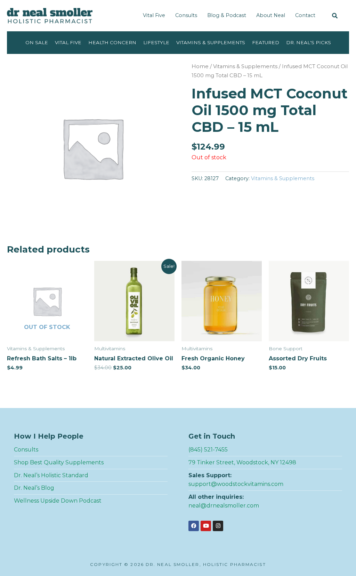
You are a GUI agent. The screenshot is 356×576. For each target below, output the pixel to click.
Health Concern (112, 42)
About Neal (270, 15)
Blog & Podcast (226, 15)
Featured (265, 42)
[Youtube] (206, 526)
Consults (186, 15)
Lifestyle (156, 42)
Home (200, 66)
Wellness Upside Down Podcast (58, 500)
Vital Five (154, 15)
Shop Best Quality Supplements (59, 462)
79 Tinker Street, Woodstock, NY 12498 (242, 462)
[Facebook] (193, 526)
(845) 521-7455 (208, 449)
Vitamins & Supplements (210, 42)
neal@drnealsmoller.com (223, 505)
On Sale (36, 42)
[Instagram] (218, 526)
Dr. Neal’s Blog (34, 488)
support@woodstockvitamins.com (235, 484)
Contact (305, 15)
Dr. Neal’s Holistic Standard (51, 475)
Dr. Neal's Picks (308, 42)
